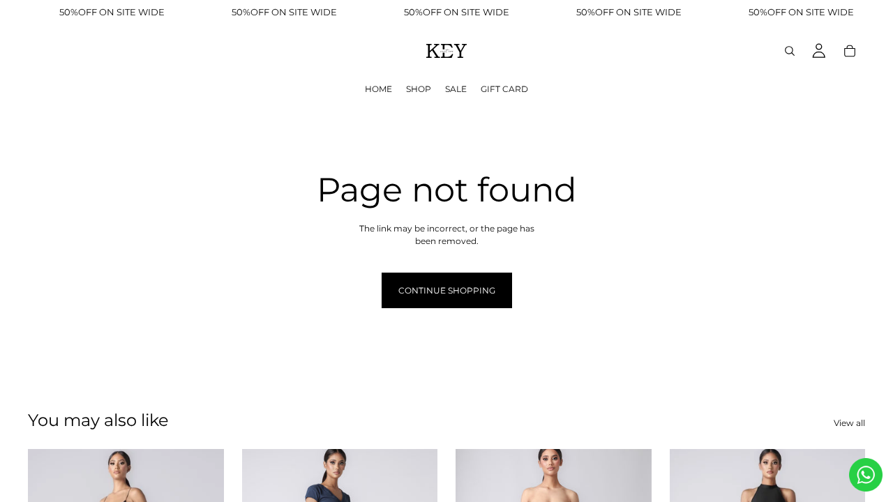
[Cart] (849, 51)
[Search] (789, 51)
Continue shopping (446, 290)
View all (849, 423)
